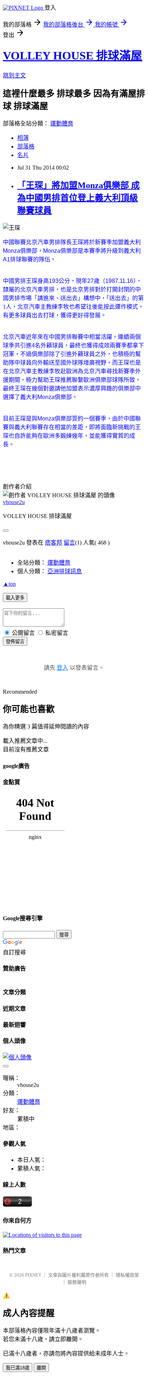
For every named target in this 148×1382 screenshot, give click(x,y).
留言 (69, 543)
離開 (41, 1368)
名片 (23, 155)
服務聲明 (77, 1282)
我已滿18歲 (17, 1368)
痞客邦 (53, 543)
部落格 (25, 146)
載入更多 (15, 597)
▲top (9, 584)
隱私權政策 (127, 1275)
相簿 (23, 138)
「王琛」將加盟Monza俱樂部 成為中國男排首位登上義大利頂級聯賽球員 (78, 198)
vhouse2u (14, 502)
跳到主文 (14, 75)
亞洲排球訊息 (64, 571)
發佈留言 (15, 641)
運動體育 (61, 123)
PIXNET (33, 1275)
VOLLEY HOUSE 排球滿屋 (72, 55)
